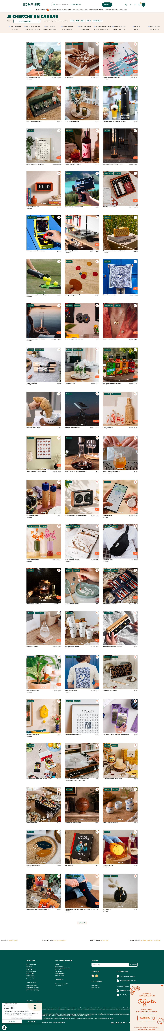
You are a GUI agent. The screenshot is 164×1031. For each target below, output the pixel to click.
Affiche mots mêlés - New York (73, 734)
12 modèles (29, 867)
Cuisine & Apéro (88, 9)
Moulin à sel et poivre (32, 515)
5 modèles (29, 692)
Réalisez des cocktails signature (111, 471)
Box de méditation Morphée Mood (112, 646)
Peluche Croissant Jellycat (33, 427)
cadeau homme (67, 1008)
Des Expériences (30, 977)
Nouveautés (52, 9)
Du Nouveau (29, 966)
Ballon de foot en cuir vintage (73, 822)
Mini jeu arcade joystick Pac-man (35, 251)
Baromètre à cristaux (32, 646)
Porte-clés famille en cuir (33, 865)
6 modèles (67, 385)
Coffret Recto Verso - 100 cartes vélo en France (116, 734)
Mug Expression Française (72, 646)
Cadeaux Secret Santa (99, 1018)
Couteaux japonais (31, 383)
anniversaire (124, 1014)
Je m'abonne (133, 964)
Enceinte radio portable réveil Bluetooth (114, 251)
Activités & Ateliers (117, 9)
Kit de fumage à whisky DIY (33, 603)
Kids (125, 9)
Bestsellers (60, 9)
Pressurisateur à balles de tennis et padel (37, 295)
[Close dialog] (162, 985)
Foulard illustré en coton (109, 295)
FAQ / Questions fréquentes (127, 976)
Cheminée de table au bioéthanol (35, 339)
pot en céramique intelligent (45, 1013)
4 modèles (105, 252)
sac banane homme (96, 1013)
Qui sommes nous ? (59, 966)
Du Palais (28, 968)
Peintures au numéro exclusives (111, 77)
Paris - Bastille (94, 985)
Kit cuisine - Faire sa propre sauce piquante (38, 909)
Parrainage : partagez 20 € (61, 984)
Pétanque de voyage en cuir (72, 295)
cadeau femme (80, 1008)
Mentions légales (44, 1022)
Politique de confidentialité (59, 1022)
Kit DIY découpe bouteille (72, 121)
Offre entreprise (58, 971)
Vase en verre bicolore (32, 559)
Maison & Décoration (105, 9)
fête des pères (110, 1014)
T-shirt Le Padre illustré (71, 690)
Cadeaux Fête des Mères (60, 1018)
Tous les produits (30, 979)
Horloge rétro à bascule (32, 206)
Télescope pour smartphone (72, 427)
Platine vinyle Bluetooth (71, 251)
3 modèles (29, 79)
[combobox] (25, 20)
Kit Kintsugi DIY (107, 909)
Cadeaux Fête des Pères (72, 1018)
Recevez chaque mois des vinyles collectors (77, 778)
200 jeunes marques (65, 1009)
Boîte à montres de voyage (33, 121)
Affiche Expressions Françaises (35, 164)
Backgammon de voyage (110, 603)
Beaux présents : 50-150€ (32, 989)
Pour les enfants (30, 975)
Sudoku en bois (69, 77)
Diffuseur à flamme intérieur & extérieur (114, 164)
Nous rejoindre (58, 970)
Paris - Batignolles (95, 987)
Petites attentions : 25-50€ (32, 987)
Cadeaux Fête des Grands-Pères (85, 1018)
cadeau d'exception (98, 1008)
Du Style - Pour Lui (30, 970)
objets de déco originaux (109, 1013)
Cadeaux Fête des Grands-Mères (45, 1018)
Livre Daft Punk (69, 865)
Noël (105, 1014)
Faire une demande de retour (128, 980)
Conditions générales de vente (62, 968)
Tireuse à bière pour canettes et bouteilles (114, 121)
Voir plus (82, 923)
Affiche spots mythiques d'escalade (36, 471)
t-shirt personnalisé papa (59, 1013)
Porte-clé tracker (107, 515)
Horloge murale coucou (32, 734)
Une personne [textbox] (25, 21)
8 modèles (105, 79)
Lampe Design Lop (108, 865)
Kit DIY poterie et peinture (72, 603)
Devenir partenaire (59, 975)
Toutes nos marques (31, 982)
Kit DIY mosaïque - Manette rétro (74, 339)
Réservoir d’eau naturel (32, 690)
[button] (146, 1018)
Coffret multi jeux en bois (110, 206)
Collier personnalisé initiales (110, 339)
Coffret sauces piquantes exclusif (112, 383)
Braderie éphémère (41, 9)
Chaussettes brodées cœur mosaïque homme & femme (77, 910)
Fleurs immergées (108, 427)
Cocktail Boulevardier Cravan (73, 164)
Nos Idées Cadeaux (31, 964)
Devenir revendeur (59, 973)
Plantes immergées (70, 383)
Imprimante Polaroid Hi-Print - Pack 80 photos (39, 778)
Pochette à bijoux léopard (110, 690)
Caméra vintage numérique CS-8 (74, 206)
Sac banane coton (108, 559)
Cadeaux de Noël (109, 1018)
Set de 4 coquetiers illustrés (110, 822)
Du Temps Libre (30, 973)
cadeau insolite (88, 1008)
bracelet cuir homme (84, 1013)
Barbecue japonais (31, 822)
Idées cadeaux (68, 9)
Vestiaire (95, 9)
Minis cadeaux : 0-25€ (31, 985)
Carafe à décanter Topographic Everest (76, 471)
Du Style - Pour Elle (31, 971)
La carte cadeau (59, 985)
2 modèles (29, 208)
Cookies (50, 1022)
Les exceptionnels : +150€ (32, 991)
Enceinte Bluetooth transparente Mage (75, 515)
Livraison (57, 964)
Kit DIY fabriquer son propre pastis (112, 778)
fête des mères (117, 1014)
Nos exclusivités (77, 9)
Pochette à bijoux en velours (72, 559)
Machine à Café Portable (33, 77)
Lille (92, 989)
